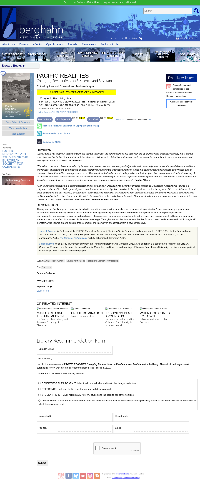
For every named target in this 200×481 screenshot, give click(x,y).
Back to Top (43, 290)
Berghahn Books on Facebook (68, 476)
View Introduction (18, 128)
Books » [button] (23, 44)
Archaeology (37, 54)
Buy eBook (93, 119)
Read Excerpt (18, 133)
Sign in (109, 38)
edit (150, 119)
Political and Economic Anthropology (103, 261)
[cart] (140, 39)
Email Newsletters (61, 476)
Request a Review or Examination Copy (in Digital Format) (70, 126)
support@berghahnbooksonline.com (126, 478)
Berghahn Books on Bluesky (76, 476)
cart (140, 38)
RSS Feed (97, 476)
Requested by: (45, 416)
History (137, 54)
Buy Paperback (63, 119)
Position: (42, 427)
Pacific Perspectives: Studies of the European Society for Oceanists (15, 158)
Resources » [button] (89, 44)
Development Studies (76, 261)
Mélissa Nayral (46, 243)
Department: (121, 416)
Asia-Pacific (47, 267)
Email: (118, 427)
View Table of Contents (18, 122)
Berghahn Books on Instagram (90, 476)
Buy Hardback (44, 119)
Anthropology (12, 54)
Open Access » (54, 44)
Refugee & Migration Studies (162, 54)
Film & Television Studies (112, 54)
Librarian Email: (46, 349)
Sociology (187, 54)
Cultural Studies (62, 54)
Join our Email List (188, 38)
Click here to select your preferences (181, 104)
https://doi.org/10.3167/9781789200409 (58, 112)
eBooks (37, 44)
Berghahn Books (122, 474)
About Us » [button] (8, 44)
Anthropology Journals (17, 180)
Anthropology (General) (54, 261)
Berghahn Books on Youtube (83, 476)
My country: (126, 38)
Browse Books (12, 65)
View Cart (119, 119)
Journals (72, 44)
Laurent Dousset (47, 231)
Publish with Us (109, 44)
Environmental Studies (87, 54)
